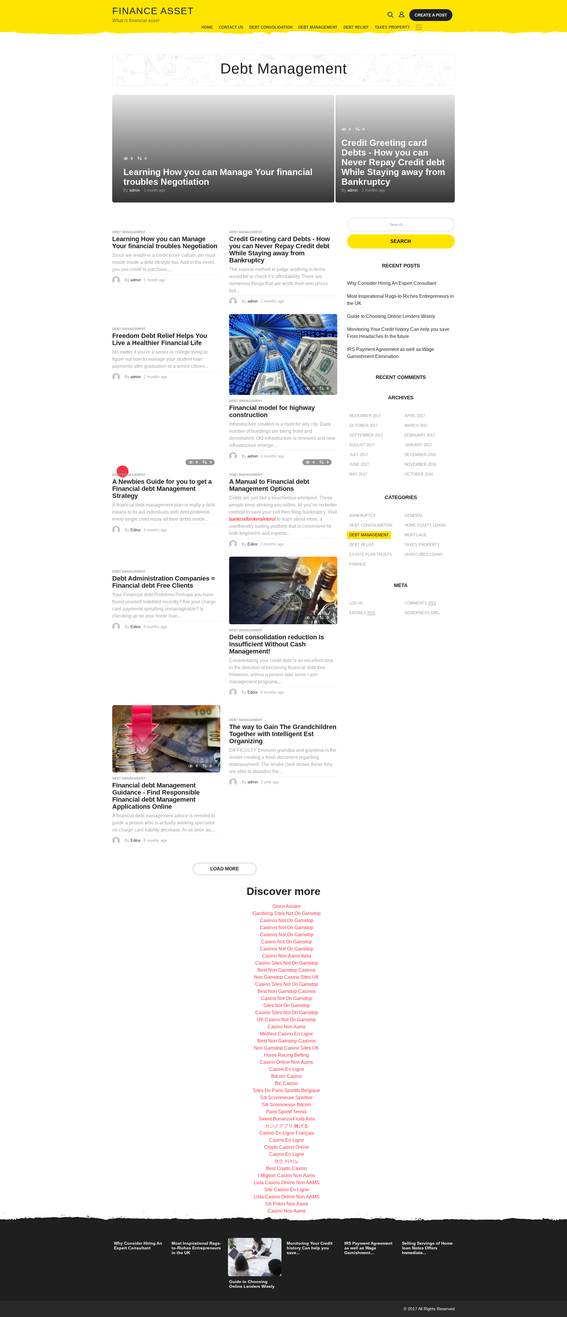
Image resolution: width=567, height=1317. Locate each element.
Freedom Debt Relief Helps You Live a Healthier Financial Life (159, 339)
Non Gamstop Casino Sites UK (286, 977)
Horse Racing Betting (286, 1055)
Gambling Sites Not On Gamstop (286, 913)
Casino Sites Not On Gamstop (286, 962)
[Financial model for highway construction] (283, 354)
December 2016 (420, 454)
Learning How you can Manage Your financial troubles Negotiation (164, 242)
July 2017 (358, 454)
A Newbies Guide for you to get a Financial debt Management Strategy (162, 488)
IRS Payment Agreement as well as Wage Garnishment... (368, 1248)
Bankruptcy (362, 515)
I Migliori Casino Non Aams (286, 1175)
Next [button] (459, 1257)
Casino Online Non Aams (286, 1062)
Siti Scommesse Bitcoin (286, 1104)
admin (134, 190)
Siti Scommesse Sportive (286, 1097)
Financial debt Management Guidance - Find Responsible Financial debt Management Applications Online (156, 796)
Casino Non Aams (287, 1026)
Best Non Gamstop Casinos (287, 970)
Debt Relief (356, 27)
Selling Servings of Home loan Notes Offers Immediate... (427, 1248)
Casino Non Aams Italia (286, 955)
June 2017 (359, 464)
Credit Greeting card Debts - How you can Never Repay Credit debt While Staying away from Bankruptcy (393, 162)
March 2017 (416, 425)
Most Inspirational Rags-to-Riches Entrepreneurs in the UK (196, 1248)
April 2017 (415, 416)
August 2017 (362, 445)
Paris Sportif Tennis (286, 1111)
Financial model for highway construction (272, 411)
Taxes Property (392, 27)
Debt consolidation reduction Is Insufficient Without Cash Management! (276, 644)
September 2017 (366, 435)
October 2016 (419, 474)
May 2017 (358, 474)
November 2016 (420, 464)
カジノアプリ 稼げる (286, 1125)
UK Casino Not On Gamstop (286, 1019)
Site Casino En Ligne (286, 1189)
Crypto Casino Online (286, 1147)
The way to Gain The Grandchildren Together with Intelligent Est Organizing (282, 734)
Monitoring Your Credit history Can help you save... (310, 1248)
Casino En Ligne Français (286, 1132)
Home (207, 27)
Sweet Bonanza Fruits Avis (286, 1118)
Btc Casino (286, 1083)
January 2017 (418, 445)
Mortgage (416, 535)
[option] (139, 1245)
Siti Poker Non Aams (286, 1203)
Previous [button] (108, 1257)
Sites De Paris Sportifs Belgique (286, 1090)
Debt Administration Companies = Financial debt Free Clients (163, 582)
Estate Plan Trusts (370, 554)
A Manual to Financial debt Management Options (269, 485)
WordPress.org (422, 613)
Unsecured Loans (424, 554)
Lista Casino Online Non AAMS (287, 1182)
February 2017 (420, 435)
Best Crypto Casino (286, 1168)
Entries (362, 613)
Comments (420, 603)
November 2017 (365, 416)
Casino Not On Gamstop (286, 941)
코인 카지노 (286, 1161)
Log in (355, 603)
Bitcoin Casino (286, 1076)
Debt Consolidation (270, 27)
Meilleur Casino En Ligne (286, 1033)
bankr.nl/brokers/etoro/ (252, 519)
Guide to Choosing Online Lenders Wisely (391, 316)
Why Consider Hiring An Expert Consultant (391, 283)
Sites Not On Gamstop (286, 1005)
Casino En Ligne (286, 1069)
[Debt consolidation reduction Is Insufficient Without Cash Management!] (283, 590)
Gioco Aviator (287, 906)
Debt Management (318, 27)
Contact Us (231, 27)
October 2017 (363, 425)
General (414, 515)
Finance (357, 564)
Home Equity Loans (425, 525)
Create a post (431, 15)
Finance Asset (153, 11)
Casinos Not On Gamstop (286, 920)
